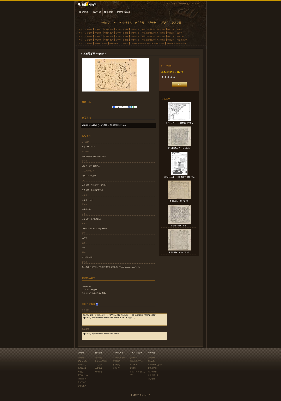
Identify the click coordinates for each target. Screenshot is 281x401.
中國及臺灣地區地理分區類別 (153, 29)
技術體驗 (108, 12)
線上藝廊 (133, 364)
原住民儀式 (82, 382)
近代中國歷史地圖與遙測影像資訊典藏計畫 (147, 43)
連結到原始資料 (89, 125)
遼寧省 (179, 29)
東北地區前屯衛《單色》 (179, 201)
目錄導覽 (96, 12)
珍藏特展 (84, 12)
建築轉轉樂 (82, 368)
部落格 (174, 3)
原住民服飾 (82, 385)
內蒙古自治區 (182, 40)
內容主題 (139, 22)
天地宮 (80, 371)
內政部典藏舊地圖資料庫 (176, 43)
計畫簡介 (151, 357)
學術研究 (116, 364)
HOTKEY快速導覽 (123, 22)
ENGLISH (195, 3)
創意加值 (116, 368)
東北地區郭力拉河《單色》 (179, 252)
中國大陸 (170, 29)
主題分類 (98, 364)
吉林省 (179, 32)
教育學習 (116, 361)
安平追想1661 (83, 375)
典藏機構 (152, 22)
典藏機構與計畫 (101, 43)
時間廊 (133, 368)
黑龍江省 (180, 36)
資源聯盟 (176, 22)
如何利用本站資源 (155, 364)
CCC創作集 (82, 361)
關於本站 (151, 361)
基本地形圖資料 (122, 29)
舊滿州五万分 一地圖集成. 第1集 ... (179, 123)
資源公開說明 (153, 375)
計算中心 (124, 43)
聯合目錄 (98, 357)
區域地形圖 (135, 29)
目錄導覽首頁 (103, 22)
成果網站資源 (123, 12)
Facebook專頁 (184, 3)
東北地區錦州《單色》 (179, 225)
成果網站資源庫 (119, 357)
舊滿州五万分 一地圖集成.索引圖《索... (179, 177)
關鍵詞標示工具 (136, 361)
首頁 (169, 3)
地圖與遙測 (108, 29)
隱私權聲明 (152, 371)
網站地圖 (151, 378)
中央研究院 (113, 43)
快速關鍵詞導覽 (101, 361)
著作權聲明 (152, 368)
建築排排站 (82, 364)
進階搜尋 (164, 22)
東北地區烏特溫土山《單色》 (179, 148)
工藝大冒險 (82, 378)
